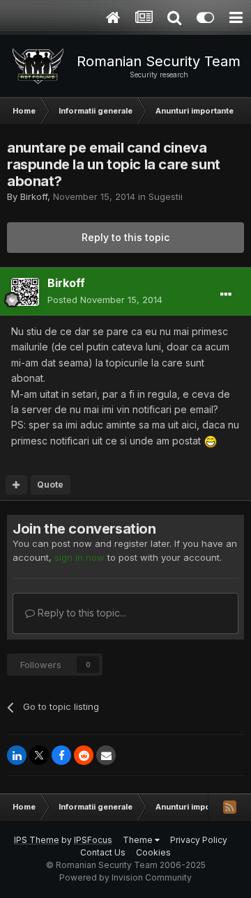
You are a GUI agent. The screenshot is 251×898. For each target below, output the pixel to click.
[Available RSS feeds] (229, 807)
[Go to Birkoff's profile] (25, 292)
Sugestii (166, 196)
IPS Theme (36, 840)
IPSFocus (93, 840)
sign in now (79, 557)
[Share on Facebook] (61, 755)
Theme (139, 840)
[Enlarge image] (211, 441)
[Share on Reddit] (83, 755)
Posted (104, 299)
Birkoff (33, 196)
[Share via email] (106, 755)
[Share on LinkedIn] (16, 755)
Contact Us (103, 852)
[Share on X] (39, 755)
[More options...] (226, 294)
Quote (50, 484)
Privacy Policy (198, 840)
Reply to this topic (125, 237)
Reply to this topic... (80, 613)
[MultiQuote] (16, 485)
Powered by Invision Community (125, 877)
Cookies (153, 852)
